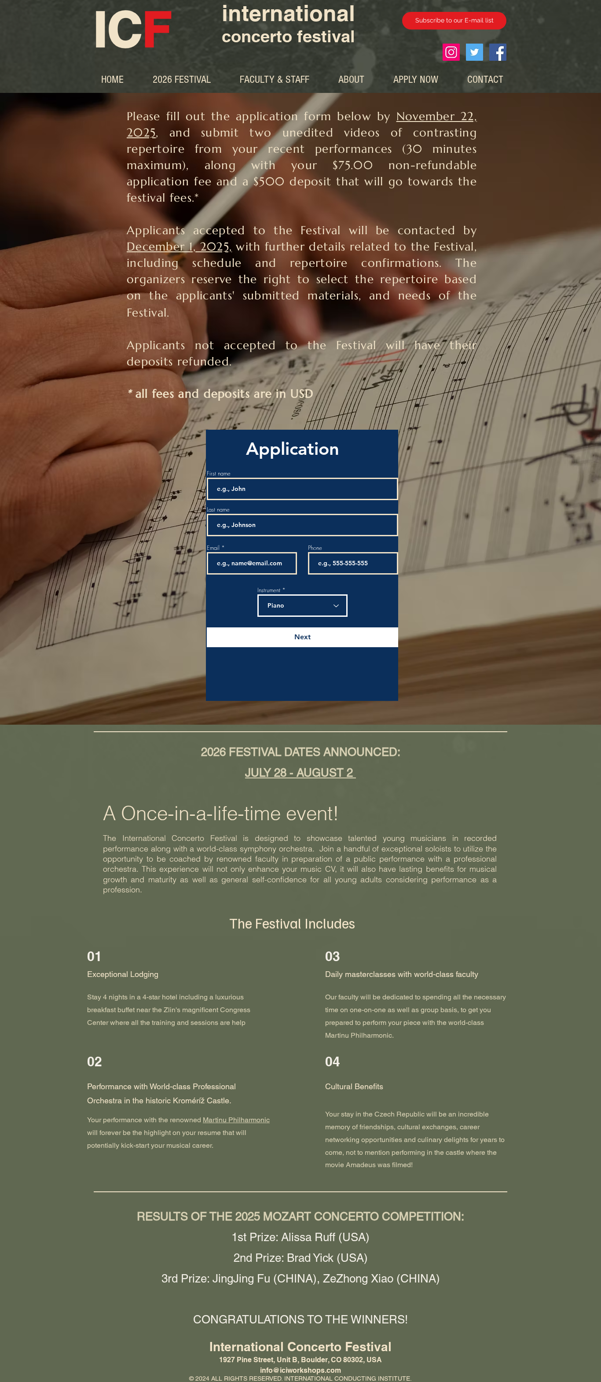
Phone (315, 548)
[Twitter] (474, 52)
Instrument (268, 590)
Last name (218, 509)
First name (219, 473)
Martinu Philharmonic (236, 1120)
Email (213, 548)
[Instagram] (451, 52)
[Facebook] (497, 52)
